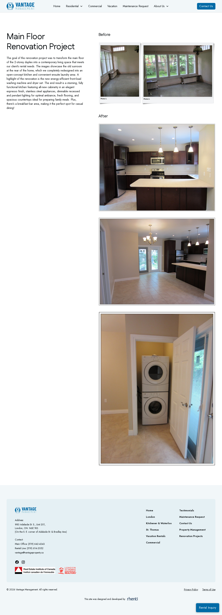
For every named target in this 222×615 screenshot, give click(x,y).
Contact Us (206, 6)
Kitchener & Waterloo (159, 523)
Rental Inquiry (207, 608)
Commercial (95, 6)
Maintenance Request (135, 6)
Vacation (112, 6)
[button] (74, 6)
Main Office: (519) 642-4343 (30, 544)
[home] (23, 6)
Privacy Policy (191, 589)
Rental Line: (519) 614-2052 (29, 548)
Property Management (192, 529)
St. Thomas (152, 529)
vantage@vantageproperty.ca (29, 552)
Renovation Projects (191, 536)
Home (56, 6)
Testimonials (186, 510)
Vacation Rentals (155, 536)
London (150, 517)
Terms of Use (208, 589)
